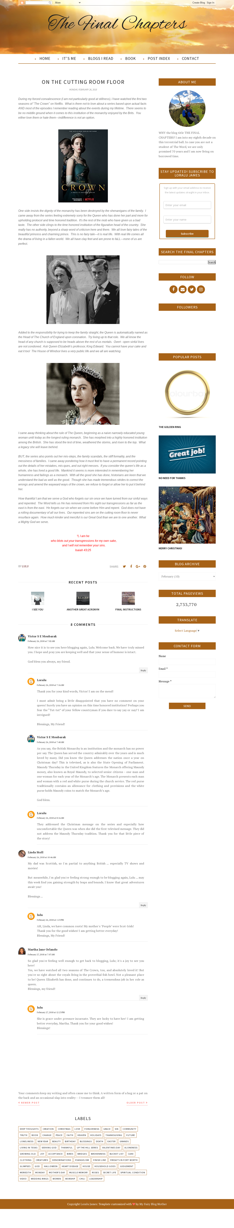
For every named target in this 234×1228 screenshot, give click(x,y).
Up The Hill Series (87, 1147)
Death (99, 1141)
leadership (96, 1178)
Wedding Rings (39, 1178)
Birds (70, 1153)
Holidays (95, 1135)
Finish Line (99, 1160)
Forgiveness (91, 1129)
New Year (43, 1141)
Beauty (56, 1141)
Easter (111, 1141)
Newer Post (30, 1102)
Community (129, 1129)
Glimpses (25, 1166)
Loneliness (26, 1141)
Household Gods (105, 1166)
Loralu (41, 680)
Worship (70, 1178)
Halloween (51, 1166)
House (86, 1166)
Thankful (67, 1147)
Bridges (82, 1153)
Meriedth (25, 1172)
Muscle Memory (78, 1172)
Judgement (126, 1166)
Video (23, 1178)
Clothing (26, 1160)
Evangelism (82, 1160)
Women (57, 1178)
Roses (95, 1172)
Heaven (82, 1135)
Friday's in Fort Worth (124, 1160)
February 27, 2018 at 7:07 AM (41, 954)
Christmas (64, 1129)
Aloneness (130, 1147)
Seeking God (49, 1147)
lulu (40, 915)
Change (47, 1135)
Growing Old (28, 1153)
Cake (131, 1153)
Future (130, 1135)
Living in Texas (28, 1147)
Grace (107, 1129)
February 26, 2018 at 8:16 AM (50, 818)
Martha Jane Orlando (42, 949)
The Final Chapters (117, 24)
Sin (116, 1129)
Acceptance (55, 1153)
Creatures (42, 1160)
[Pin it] (145, 566)
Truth (23, 1135)
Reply (143, 670)
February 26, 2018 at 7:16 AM (50, 685)
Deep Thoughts (29, 1129)
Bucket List (117, 1153)
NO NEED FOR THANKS (172, 478)
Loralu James (89, 1204)
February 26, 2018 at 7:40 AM (50, 742)
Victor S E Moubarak (42, 636)
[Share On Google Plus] (138, 566)
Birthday (70, 1141)
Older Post (136, 1102)
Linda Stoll (35, 852)
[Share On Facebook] (131, 566)
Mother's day (57, 1172)
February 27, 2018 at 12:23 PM (51, 1012)
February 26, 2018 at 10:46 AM (42, 857)
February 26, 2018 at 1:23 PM (50, 919)
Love (77, 1129)
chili (82, 1178)
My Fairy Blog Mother (153, 1204)
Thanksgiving (113, 1135)
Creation (48, 1129)
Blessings (86, 1141)
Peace (59, 1135)
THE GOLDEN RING (170, 427)
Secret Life (109, 1172)
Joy (42, 1153)
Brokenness (98, 1153)
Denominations (61, 1160)
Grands (124, 1141)
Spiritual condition (132, 1172)
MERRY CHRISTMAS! (170, 548)
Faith (70, 1135)
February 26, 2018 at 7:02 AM (41, 641)
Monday (40, 1172)
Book (35, 1135)
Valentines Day (111, 1147)
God (37, 1166)
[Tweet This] (124, 566)
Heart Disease (70, 1166)
